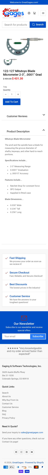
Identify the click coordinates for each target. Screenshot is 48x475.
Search (40, 24)
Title (5, 87)
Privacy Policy (8, 418)
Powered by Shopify (34, 462)
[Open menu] (43, 13)
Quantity (6, 90)
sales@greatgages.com (32, 432)
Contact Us (7, 403)
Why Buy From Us (10, 400)
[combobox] (24, 25)
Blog (4, 411)
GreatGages (18, 462)
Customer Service (10, 407)
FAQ (4, 414)
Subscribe (37, 336)
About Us (6, 396)
